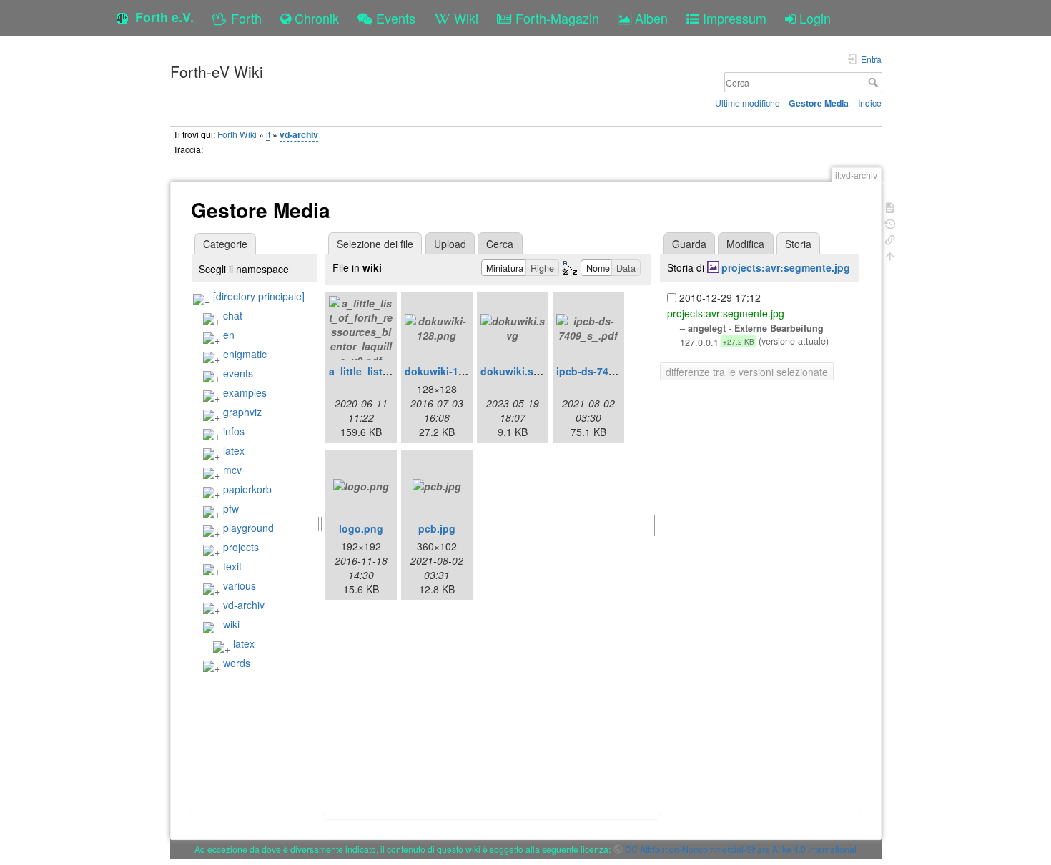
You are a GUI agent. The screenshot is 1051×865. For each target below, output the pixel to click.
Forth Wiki (237, 134)
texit (232, 566)
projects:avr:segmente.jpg (785, 267)
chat (232, 315)
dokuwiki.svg (513, 371)
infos (234, 431)
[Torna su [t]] (890, 255)
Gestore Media (819, 103)
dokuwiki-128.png (448, 371)
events (238, 373)
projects (241, 547)
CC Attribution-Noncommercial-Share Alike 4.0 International (741, 849)
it (268, 134)
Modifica (745, 244)
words (236, 663)
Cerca (875, 82)
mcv (232, 470)
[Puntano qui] (890, 238)
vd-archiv (299, 134)
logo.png (361, 528)
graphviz (242, 412)
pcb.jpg (436, 528)
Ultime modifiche (747, 103)
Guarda (689, 244)
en (229, 334)
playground (248, 527)
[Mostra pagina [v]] (890, 206)
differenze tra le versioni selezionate (747, 372)
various (239, 585)
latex (234, 450)
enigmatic (245, 354)
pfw (231, 508)
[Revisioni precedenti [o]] (890, 222)
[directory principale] (259, 296)
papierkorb (247, 489)
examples (245, 392)
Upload (450, 244)
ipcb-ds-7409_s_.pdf (606, 371)
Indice (870, 103)
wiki (231, 624)
